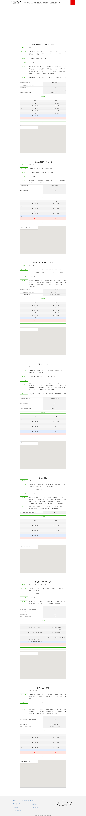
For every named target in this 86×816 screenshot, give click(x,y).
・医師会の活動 (33, 803)
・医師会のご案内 (33, 801)
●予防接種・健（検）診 (25, 800)
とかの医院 (43, 478)
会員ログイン (72, 2)
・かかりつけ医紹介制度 (34, 807)
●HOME (14, 800)
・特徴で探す (16, 807)
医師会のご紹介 (45, 2)
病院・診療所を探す (27, 2)
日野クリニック (43, 364)
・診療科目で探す (16, 804)
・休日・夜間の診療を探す (17, 810)
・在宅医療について (34, 804)
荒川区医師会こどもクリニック (56, 2)
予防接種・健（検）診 (37, 2)
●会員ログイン (15, 801)
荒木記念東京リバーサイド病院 (43, 45)
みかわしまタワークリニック (43, 262)
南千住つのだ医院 (43, 688)
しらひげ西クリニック (43, 582)
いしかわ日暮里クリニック (43, 162)
